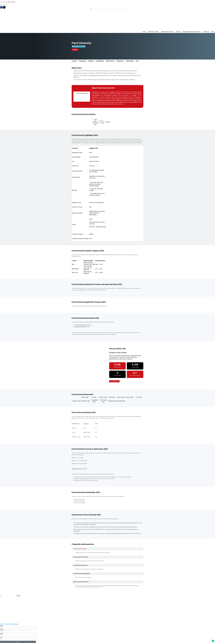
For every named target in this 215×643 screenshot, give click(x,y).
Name (1, 625)
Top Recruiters (130, 61)
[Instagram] (4, 7)
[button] (107, 548)
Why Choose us (110, 61)
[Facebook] (1, 7)
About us (178, 31)
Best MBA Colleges (153, 31)
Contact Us (206, 31)
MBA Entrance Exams (167, 31)
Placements (120, 61)
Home (144, 31)
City (1, 637)
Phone (2, 629)
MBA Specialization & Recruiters (191, 31)
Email (1, 633)
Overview (74, 61)
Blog (212, 31)
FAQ (137, 61)
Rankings (90, 61)
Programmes (82, 61)
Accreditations (100, 61)
